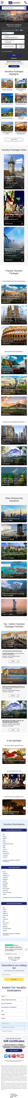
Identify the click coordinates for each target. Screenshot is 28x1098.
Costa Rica (5, 915)
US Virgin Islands (7, 928)
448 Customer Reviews (11, 219)
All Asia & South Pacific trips (14, 771)
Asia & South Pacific (14, 867)
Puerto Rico (6, 923)
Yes (18, 30)
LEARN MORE (14, 66)
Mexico (4, 909)
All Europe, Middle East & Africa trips (14, 745)
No (22, 30)
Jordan (4, 849)
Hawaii (3, 1014)
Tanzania (5, 857)
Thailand (5, 873)
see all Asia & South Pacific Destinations (12, 897)
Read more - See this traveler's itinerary (11, 656)
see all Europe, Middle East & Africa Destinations (11, 861)
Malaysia (5, 885)
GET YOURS (14, 1050)
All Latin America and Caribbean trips (14, 796)
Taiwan (4, 894)
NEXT (14, 55)
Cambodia (5, 883)
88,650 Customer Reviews (14, 61)
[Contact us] (26, 2)
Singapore (5, 879)
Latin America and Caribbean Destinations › (14, 422)
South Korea (6, 875)
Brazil (4, 917)
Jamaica (5, 924)
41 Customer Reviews (10, 255)
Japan (4, 871)
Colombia (5, 919)
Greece (4, 842)
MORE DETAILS (13, 302)
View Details (13, 187)
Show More (14, 139)
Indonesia (5, 877)
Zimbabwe (5, 855)
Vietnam (5, 881)
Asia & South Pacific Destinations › (14, 351)
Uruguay (5, 930)
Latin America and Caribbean (14, 903)
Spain (4, 840)
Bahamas (5, 926)
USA (4, 908)
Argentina (5, 913)
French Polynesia (7, 892)
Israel (4, 847)
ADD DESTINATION (7, 51)
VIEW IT (14, 661)
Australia (5, 886)
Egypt (4, 845)
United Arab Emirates (8, 843)
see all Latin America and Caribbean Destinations (11, 934)
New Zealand (6, 888)
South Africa (6, 853)
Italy (4, 834)
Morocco (5, 851)
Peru (4, 921)
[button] (24, 757)
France (4, 836)
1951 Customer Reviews (11, 183)
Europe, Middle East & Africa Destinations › (14, 281)
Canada (5, 911)
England (5, 838)
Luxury (4, 996)
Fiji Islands (5, 890)
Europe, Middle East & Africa (14, 830)
